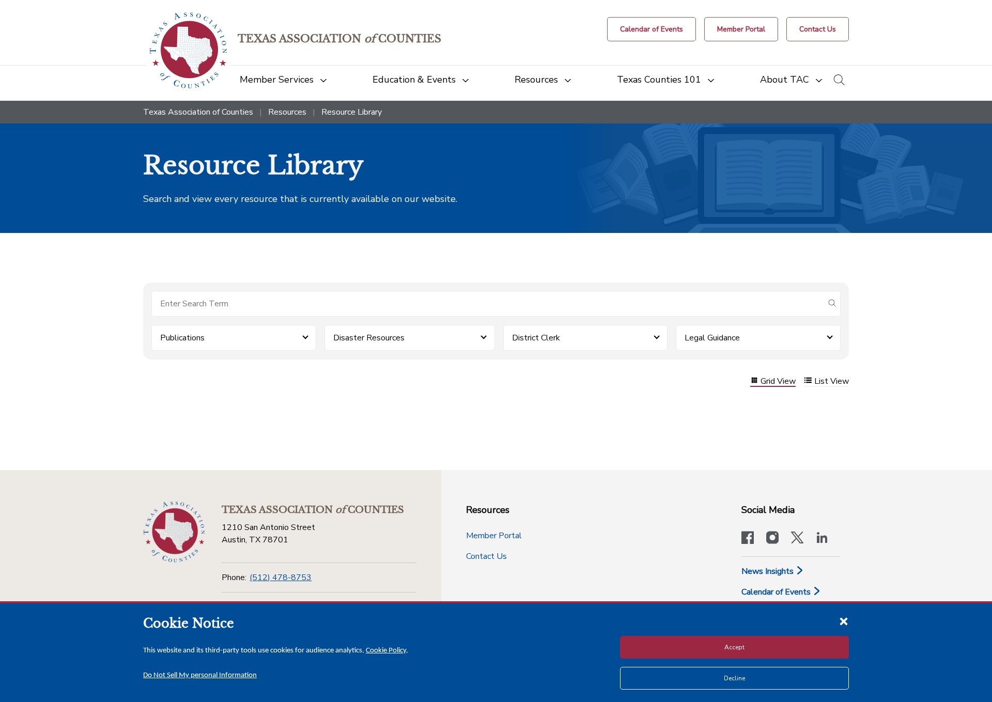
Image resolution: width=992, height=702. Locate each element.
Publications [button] (182, 338)
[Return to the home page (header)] (188, 50)
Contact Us (486, 556)
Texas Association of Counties (198, 112)
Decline (734, 678)
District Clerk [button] (536, 338)
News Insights (768, 571)
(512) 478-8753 (281, 577)
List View (831, 381)
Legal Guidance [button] (712, 338)
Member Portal (494, 535)
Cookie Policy (386, 650)
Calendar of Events (777, 592)
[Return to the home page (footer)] (174, 532)
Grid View (778, 381)
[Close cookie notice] (844, 621)
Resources (287, 112)
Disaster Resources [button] (369, 338)
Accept (734, 647)
